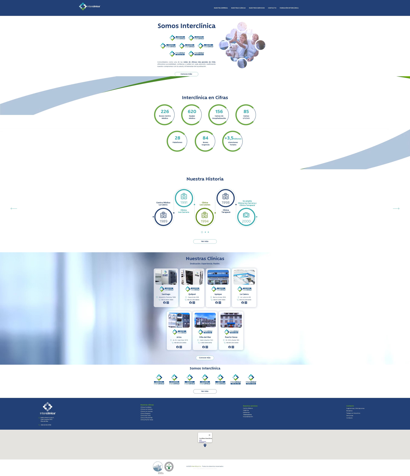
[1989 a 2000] (202, 232)
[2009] (208, 232)
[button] (221, 8)
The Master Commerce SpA (206, 468)
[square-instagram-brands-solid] (167, 302)
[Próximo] (396, 209)
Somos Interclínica (205, 368)
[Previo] (14, 209)
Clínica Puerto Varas (147, 419)
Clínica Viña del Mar (147, 417)
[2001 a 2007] (205, 232)
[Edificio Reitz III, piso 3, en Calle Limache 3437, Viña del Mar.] (39, 417)
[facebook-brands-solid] (164, 302)
